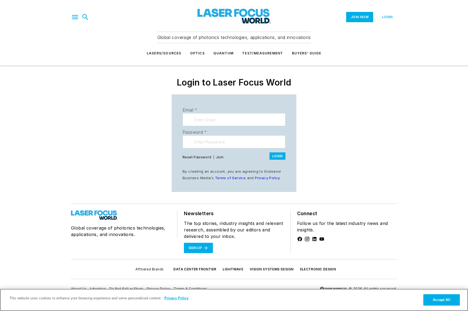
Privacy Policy (267, 178)
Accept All (441, 300)
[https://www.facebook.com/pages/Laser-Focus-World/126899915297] (300, 239)
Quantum (223, 53)
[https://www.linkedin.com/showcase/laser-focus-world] (314, 239)
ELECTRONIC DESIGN (318, 269)
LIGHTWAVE (233, 269)
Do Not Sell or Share (126, 289)
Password (195, 132)
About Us (78, 289)
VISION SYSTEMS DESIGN (271, 269)
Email (190, 110)
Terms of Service (230, 178)
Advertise (98, 289)
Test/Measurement (262, 53)
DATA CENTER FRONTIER (194, 269)
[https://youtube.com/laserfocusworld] (321, 239)
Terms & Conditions (190, 289)
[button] (75, 17)
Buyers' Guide (306, 53)
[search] (85, 17)
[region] (234, 300)
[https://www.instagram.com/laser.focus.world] (307, 239)
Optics (197, 53)
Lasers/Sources (164, 53)
